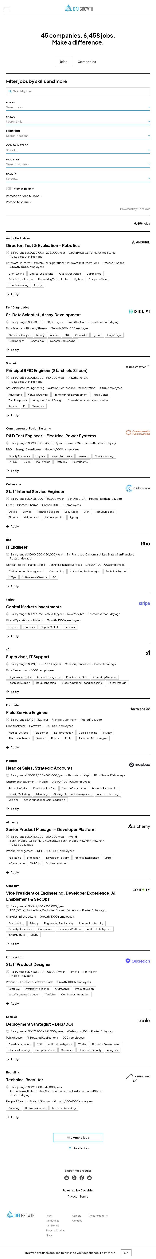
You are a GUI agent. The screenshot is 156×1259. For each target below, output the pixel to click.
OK (126, 1252)
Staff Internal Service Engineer (35, 491)
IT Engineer (17, 547)
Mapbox (12, 760)
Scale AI (11, 1016)
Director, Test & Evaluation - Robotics (43, 245)
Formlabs (12, 705)
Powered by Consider (135, 208)
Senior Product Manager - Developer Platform (51, 829)
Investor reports (98, 1215)
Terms (84, 1196)
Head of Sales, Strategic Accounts (39, 768)
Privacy (72, 1196)
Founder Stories (55, 1230)
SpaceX (11, 363)
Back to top (81, 1148)
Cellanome (13, 484)
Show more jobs (78, 1137)
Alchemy (12, 822)
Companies (87, 62)
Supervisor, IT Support (27, 656)
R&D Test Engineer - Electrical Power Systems (51, 435)
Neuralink (12, 1072)
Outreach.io (14, 957)
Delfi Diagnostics (17, 307)
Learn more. (108, 1252)
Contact (77, 1220)
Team (49, 1215)
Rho (9, 539)
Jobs (63, 62)
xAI (8, 649)
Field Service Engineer (27, 712)
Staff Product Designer (28, 964)
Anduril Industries (18, 238)
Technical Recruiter (24, 1079)
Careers (76, 1215)
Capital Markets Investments (34, 606)
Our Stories (52, 1225)
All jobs (34, 196)
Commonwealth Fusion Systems (28, 428)
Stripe (10, 599)
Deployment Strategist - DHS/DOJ (39, 1024)
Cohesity (12, 885)
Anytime (23, 202)
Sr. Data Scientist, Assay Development (43, 314)
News (49, 1235)
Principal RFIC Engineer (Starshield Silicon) (47, 370)
